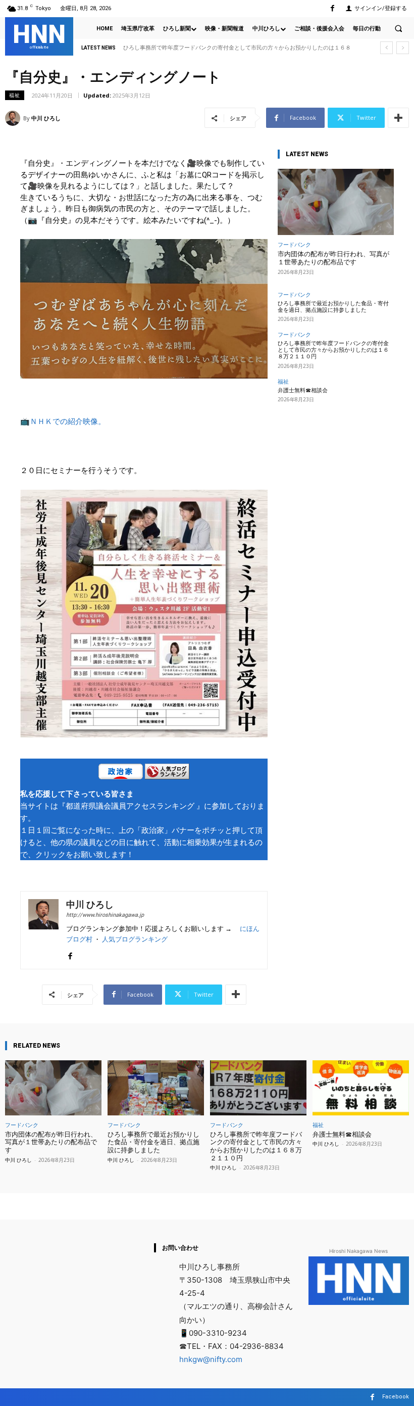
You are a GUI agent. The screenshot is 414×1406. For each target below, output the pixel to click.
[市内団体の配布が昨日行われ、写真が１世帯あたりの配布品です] (336, 202)
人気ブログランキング (135, 939)
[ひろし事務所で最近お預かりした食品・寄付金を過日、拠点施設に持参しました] (156, 1087)
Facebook (395, 1396)
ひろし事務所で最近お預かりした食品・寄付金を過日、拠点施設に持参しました (333, 306)
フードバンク (294, 244)
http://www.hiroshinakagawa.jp (105, 915)
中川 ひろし (46, 118)
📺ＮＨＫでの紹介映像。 (63, 421)
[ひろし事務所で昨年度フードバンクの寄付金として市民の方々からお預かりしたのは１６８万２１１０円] (258, 1087)
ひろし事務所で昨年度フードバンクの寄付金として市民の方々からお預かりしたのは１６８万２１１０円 (333, 350)
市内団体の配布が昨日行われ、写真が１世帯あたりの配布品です (333, 258)
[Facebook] (332, 8)
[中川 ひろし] (14, 118)
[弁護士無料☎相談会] (361, 1087)
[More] (398, 118)
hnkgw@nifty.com (210, 1359)
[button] (398, 28)
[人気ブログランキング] (167, 773)
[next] (402, 47)
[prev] (386, 47)
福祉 (14, 95)
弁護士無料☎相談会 (153, 47)
